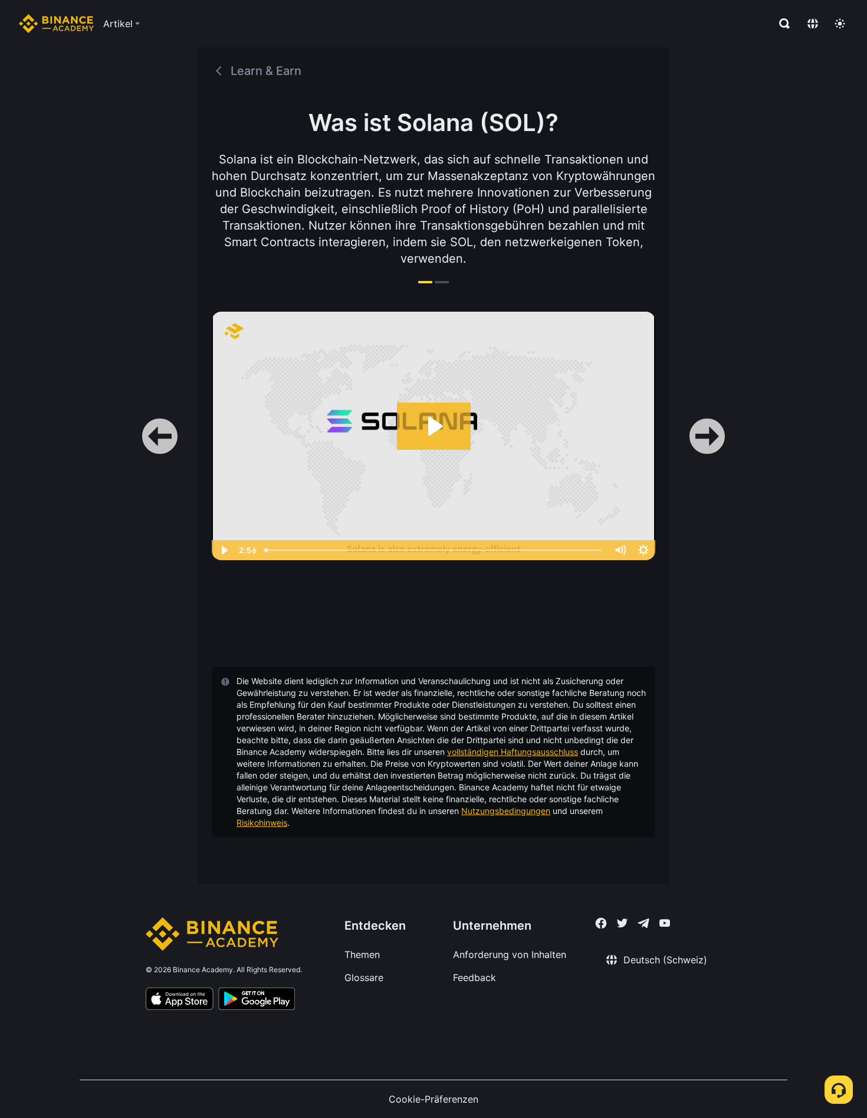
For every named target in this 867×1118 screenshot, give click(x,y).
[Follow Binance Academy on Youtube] (665, 923)
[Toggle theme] (840, 23)
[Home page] (56, 23)
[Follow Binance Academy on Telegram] (643, 923)
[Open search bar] (781, 23)
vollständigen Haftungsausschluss (512, 752)
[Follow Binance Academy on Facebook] (601, 923)
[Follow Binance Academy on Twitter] (622, 923)
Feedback (474, 977)
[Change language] (813, 23)
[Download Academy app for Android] (256, 1001)
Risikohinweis (262, 823)
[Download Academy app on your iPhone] (180, 1001)
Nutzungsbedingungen (505, 811)
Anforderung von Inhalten (509, 954)
